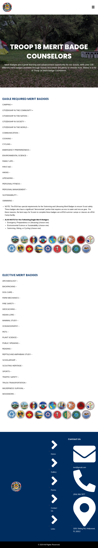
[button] (93, 7)
